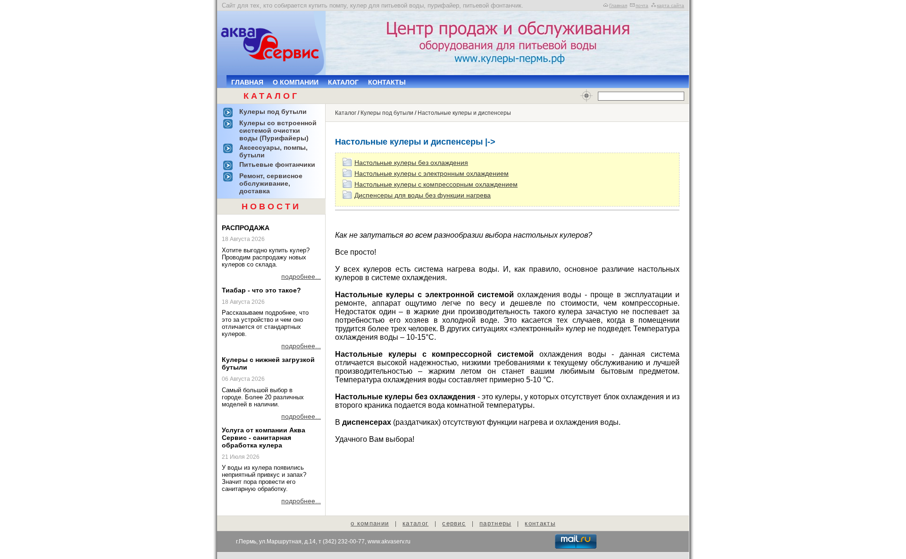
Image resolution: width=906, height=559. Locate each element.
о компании (370, 523)
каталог (415, 523)
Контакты (387, 82)
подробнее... (301, 276)
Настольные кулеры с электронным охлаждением (431, 173)
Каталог (343, 82)
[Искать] (586, 96)
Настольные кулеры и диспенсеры (464, 113)
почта (642, 5)
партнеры (495, 523)
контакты (540, 523)
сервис (454, 523)
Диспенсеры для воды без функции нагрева (422, 195)
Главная (618, 5)
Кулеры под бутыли (387, 113)
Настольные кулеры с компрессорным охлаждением (436, 184)
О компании (296, 82)
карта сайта (670, 5)
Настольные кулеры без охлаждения (411, 162)
